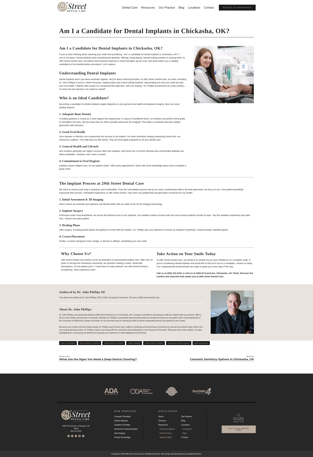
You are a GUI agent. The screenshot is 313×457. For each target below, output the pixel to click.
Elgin (184, 433)
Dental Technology (122, 437)
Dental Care (129, 7)
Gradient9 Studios (194, 454)
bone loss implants (68, 343)
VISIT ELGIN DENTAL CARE (238, 429)
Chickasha (187, 429)
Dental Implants (121, 421)
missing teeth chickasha (154, 343)
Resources (148, 7)
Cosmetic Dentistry (122, 417)
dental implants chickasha (90, 343)
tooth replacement (201, 343)
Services (162, 421)
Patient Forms (166, 433)
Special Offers (166, 437)
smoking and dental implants (179, 343)
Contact (209, 7)
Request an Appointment (237, 8)
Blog (181, 7)
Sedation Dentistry (122, 425)
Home (161, 417)
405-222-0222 (75, 431)
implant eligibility (134, 343)
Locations (194, 7)
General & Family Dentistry (126, 429)
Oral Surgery (119, 433)
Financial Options (167, 429)
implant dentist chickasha (113, 343)
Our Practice (167, 7)
